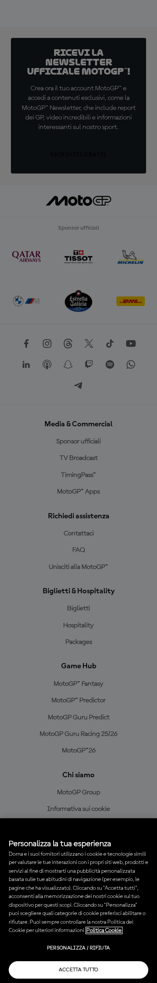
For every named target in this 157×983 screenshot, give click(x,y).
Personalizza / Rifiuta (78, 948)
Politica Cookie (104, 930)
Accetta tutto (79, 970)
